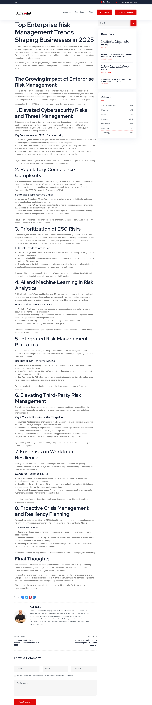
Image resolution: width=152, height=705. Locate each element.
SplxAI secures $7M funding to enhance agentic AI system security (84, 642)
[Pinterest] (30, 597)
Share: (16, 597)
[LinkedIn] (34, 597)
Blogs (117, 114)
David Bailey (35, 607)
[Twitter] (26, 597)
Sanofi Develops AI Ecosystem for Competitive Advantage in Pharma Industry (115, 43)
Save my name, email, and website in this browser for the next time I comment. (45, 676)
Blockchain (117, 110)
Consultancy (117, 123)
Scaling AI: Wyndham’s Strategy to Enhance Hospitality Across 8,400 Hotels (115, 68)
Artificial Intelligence (117, 105)
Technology (117, 133)
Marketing (117, 128)
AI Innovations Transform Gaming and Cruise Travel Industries (116, 80)
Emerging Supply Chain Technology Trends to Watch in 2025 (26, 642)
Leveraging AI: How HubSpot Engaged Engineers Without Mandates (116, 55)
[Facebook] (22, 597)
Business (117, 119)
